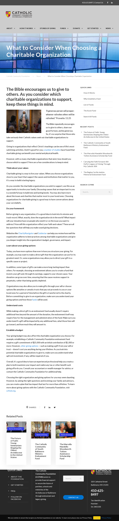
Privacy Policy (106, 518)
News (12, 61)
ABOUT (9, 28)
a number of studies (52, 150)
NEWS (108, 28)
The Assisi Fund (90, 110)
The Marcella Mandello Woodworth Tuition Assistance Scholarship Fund (66, 451)
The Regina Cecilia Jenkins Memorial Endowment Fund (95, 173)
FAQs (13, 491)
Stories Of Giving (41, 435)
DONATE (76, 28)
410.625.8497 (87, 3)
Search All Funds (90, 116)
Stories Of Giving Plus (15, 429)
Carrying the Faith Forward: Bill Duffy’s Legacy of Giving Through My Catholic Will (97, 163)
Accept (96, 518)
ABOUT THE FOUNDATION (17, 478)
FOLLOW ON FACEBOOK (16, 498)
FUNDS (63, 28)
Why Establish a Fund (92, 99)
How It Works (89, 93)
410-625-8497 (97, 492)
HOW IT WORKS (26, 28)
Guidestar (42, 233)
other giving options (29, 346)
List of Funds (89, 105)
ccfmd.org (10, 391)
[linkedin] (112, 3)
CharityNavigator (26, 233)
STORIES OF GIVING (48, 28)
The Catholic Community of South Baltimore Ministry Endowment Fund (41, 451)
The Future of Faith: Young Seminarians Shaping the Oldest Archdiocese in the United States (16, 447)
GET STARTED (93, 28)
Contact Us (98, 3)
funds (34, 299)
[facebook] (107, 3)
